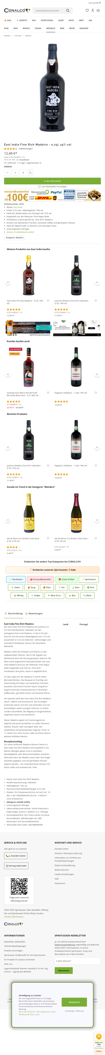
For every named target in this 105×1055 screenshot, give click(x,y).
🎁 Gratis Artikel (66, 579)
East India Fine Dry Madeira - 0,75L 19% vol (25, 302)
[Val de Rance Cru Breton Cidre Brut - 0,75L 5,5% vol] (28, 513)
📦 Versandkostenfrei (40, 579)
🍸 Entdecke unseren (52, 569)
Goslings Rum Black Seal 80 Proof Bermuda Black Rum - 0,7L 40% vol (22, 394)
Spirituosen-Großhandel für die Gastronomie (24, 955)
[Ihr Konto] (92, 10)
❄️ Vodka (35, 595)
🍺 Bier (72, 595)
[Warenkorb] (98, 10)
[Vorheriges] (8, 282)
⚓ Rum (75, 587)
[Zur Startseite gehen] (17, 10)
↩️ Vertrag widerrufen (16, 865)
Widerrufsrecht (62, 870)
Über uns (8, 964)
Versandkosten (24, 160)
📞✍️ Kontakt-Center (16, 855)
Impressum (60, 883)
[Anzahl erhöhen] (23, 172)
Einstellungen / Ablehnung (74, 1011)
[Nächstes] (97, 282)
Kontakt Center (61, 849)
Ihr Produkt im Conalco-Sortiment (19, 959)
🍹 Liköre (15, 587)
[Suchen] (68, 10)
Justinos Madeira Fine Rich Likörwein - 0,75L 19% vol (72, 302)
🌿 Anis (90, 587)
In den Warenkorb (52, 181)
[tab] (13, 613)
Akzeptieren (74, 1002)
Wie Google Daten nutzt (46, 1012)
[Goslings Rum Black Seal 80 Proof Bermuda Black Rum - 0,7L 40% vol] (28, 367)
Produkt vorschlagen (13, 950)
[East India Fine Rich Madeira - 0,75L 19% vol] (52, 87)
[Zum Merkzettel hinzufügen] (48, 301)
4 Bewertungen (26, 148)
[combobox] (47, 10)
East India (17, 207)
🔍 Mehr (87, 595)
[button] (99, 1041)
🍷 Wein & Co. (54, 595)
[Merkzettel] (87, 10)
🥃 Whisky (19, 595)
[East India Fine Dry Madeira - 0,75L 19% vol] (28, 275)
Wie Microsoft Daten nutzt (29, 1014)
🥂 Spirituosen (89, 579)
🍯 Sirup (31, 587)
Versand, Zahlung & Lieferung (68, 853)
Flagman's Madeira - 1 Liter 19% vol (71, 393)
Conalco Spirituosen (13, 916)
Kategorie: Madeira (14, 237)
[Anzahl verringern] (7, 172)
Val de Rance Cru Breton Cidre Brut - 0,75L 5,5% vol (23, 539)
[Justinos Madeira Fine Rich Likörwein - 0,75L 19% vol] (76, 275)
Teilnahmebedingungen (15, 946)
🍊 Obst (47, 587)
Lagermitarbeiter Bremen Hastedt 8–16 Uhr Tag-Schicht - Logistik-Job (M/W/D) (26, 970)
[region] (52, 87)
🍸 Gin (61, 587)
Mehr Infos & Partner (27, 1012)
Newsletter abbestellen (14, 941)
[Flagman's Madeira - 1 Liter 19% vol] (76, 367)
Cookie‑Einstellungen (64, 874)
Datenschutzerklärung (65, 865)
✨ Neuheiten (16, 579)
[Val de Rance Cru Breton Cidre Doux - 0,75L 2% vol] (76, 513)
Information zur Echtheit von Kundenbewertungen (68, 859)
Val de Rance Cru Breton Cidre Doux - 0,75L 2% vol (72, 539)
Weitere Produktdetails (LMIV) (20, 232)
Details (99, 1051)
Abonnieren (63, 970)
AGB (57, 878)
